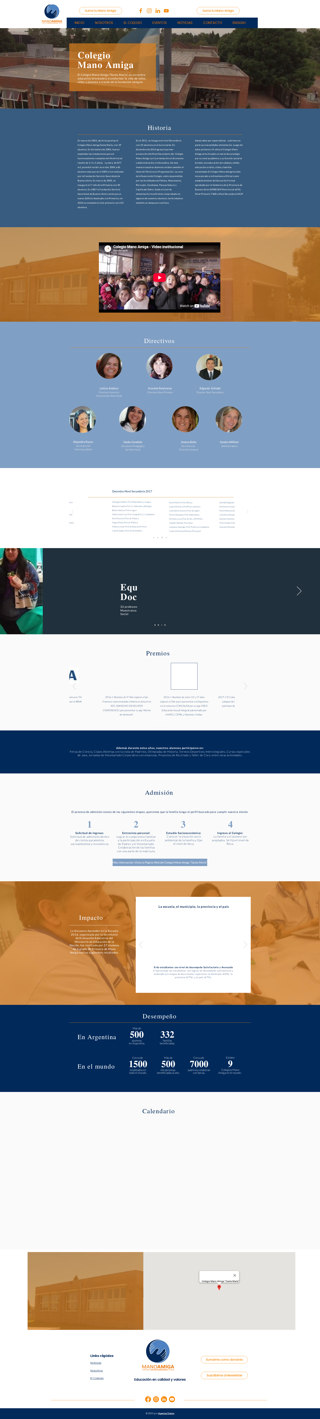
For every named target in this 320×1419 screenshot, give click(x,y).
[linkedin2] (157, 10)
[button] (159, 23)
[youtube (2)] (166, 10)
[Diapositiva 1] (155, 625)
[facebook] (148, 1399)
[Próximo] (247, 512)
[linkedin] (164, 1399)
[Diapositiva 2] (158, 625)
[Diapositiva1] (154, 537)
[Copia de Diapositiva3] (166, 537)
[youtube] (172, 1399)
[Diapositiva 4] (165, 625)
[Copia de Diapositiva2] (164, 720)
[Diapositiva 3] (161, 625)
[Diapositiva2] (158, 537)
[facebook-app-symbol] (140, 10)
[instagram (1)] (149, 10)
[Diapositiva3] (162, 537)
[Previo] (73, 512)
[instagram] (156, 1399)
